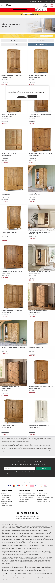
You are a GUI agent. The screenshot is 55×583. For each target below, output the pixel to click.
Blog (34, 493)
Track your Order (23, 501)
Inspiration (21, 499)
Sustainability (49, 497)
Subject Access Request (6, 505)
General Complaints (5, 499)
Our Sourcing (49, 501)
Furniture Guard (5, 497)
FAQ (7, 493)
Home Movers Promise (6, 501)
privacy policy (31, 471)
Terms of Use (36, 518)
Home (1, 17)
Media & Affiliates (41, 501)
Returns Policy (4, 503)
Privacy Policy (26, 516)
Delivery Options (23, 495)
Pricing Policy (19, 518)
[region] (27, 93)
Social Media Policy (34, 516)
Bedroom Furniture (9, 17)
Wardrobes (19, 17)
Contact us (3, 493)
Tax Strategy (40, 499)
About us (39, 493)
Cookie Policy (18, 516)
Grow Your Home (29, 497)
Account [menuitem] (45, 6)
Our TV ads (44, 493)
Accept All (32, 96)
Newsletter (27, 499)
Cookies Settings (21, 96)
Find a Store (22, 497)
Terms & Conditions (27, 518)
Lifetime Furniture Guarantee (26, 493)
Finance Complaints (6, 495)
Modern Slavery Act (41, 497)
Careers (45, 499)
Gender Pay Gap (41, 495)
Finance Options (31, 495)
